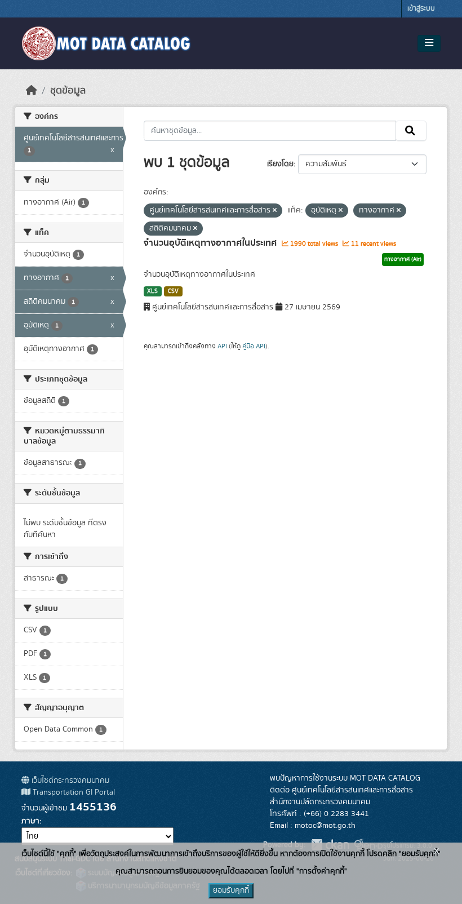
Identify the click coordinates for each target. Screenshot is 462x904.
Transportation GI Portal (72, 792)
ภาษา (30, 821)
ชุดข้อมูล (68, 90)
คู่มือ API (253, 346)
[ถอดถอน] (275, 210)
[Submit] (411, 131)
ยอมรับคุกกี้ (231, 890)
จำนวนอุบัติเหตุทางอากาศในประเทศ (211, 243)
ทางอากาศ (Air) (402, 259)
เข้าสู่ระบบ (421, 8)
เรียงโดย (280, 164)
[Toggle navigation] (429, 43)
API (222, 346)
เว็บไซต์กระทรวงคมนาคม (69, 780)
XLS (152, 291)
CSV (173, 291)
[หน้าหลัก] (31, 90)
